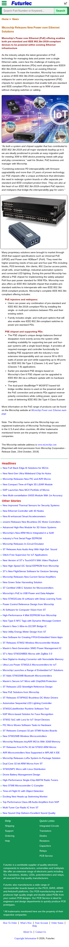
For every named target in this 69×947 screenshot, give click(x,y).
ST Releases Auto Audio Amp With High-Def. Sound (30, 549)
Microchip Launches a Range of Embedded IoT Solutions (33, 670)
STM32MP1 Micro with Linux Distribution (24, 769)
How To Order (10, 923)
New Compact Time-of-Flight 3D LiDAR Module (28, 484)
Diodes (43, 835)
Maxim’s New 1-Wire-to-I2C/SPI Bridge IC (25, 626)
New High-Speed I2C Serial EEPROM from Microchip (31, 565)
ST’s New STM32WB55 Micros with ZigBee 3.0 (27, 653)
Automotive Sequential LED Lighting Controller (27, 703)
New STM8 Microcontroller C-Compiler (23, 785)
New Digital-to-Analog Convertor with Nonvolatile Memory (33, 659)
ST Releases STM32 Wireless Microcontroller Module (31, 642)
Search (60, 10)
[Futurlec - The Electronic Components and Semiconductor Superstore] (21, 5)
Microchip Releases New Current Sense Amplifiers (29, 576)
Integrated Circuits (49, 825)
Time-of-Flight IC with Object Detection (23, 791)
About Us (27, 932)
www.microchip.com (47, 444)
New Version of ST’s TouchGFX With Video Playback (30, 560)
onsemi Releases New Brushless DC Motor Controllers (31, 522)
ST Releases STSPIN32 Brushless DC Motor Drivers (30, 697)
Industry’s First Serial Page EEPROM (22, 538)
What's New (26, 923)
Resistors (44, 840)
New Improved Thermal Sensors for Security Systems (31, 505)
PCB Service (46, 855)
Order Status (57, 923)
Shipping (9, 825)
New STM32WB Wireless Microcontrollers (25, 736)
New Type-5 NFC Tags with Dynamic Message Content (32, 620)
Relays (43, 850)
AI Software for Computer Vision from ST (24, 609)
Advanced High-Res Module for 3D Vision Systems (29, 527)
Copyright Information (25, 938)
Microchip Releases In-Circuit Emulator (23, 543)
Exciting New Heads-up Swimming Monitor (25, 796)
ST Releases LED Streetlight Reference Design (28, 686)
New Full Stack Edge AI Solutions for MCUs (25, 468)
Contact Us (41, 932)
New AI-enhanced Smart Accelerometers (24, 516)
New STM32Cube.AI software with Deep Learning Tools (32, 598)
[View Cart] (65, 4)
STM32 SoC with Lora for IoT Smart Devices (26, 719)
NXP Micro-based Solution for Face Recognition (28, 714)
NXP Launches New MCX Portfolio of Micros (26, 490)
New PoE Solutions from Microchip (21, 692)
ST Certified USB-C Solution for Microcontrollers (28, 587)
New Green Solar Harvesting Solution (22, 582)
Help (7, 840)
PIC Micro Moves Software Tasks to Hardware (27, 725)
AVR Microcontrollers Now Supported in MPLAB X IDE (31, 752)
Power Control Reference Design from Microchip (28, 604)
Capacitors (45, 845)
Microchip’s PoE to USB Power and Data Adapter (28, 593)
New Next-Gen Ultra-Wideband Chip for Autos (27, 473)
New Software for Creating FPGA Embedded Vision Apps (33, 637)
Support (9, 830)
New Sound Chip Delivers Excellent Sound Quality (29, 813)
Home (5, 19)
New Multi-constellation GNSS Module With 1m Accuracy (32, 495)
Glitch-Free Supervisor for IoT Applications (25, 554)
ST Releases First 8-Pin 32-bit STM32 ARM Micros (29, 747)
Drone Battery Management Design (21, 774)
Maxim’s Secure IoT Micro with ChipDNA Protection (30, 681)
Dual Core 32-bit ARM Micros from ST (23, 763)
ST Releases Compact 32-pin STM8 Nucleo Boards (30, 730)
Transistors (45, 830)
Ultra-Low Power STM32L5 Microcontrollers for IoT (30, 664)
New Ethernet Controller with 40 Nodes (23, 511)
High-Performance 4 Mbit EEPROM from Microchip (29, 615)
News (15, 19)
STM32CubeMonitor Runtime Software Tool (26, 708)
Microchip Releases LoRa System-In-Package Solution (31, 758)
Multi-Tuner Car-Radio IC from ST (21, 807)
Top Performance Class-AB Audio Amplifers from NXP (31, 802)
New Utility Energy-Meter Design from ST (24, 631)
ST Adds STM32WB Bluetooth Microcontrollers (27, 675)
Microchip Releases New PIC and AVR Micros (27, 479)
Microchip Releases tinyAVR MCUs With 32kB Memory (31, 741)
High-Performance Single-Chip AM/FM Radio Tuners (30, 780)
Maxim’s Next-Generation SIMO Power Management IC (32, 648)
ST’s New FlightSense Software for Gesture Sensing (30, 571)
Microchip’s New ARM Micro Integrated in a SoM (28, 533)
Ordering (9, 835)
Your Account (41, 923)
